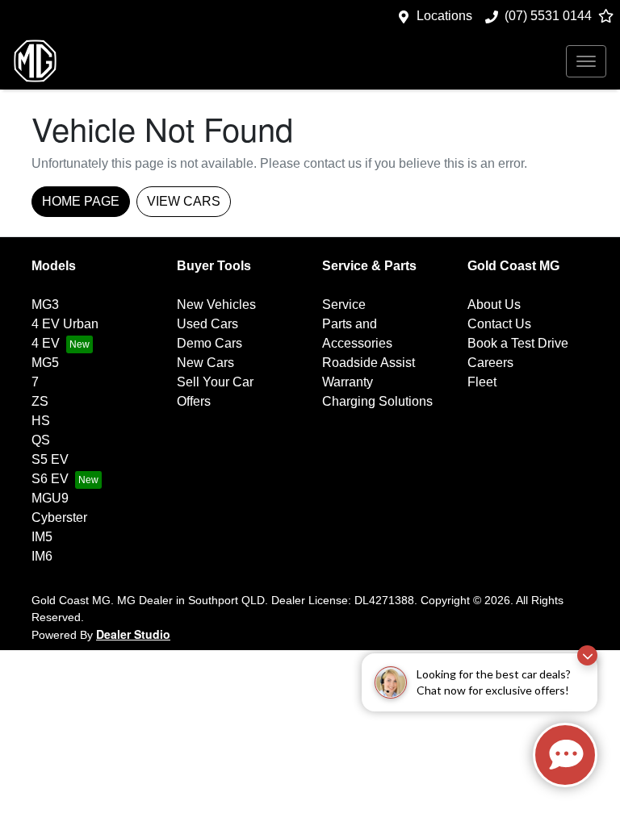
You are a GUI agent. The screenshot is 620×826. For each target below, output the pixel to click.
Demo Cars (209, 343)
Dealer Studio (133, 634)
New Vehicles (216, 304)
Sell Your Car (215, 382)
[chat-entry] (565, 755)
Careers (490, 362)
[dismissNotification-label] (587, 655)
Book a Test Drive (517, 343)
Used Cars (207, 324)
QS (40, 440)
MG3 (45, 304)
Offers (194, 401)
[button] (586, 61)
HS (40, 421)
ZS (39, 401)
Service (344, 304)
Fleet (481, 382)
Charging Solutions (377, 401)
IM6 (41, 556)
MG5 (45, 362)
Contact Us (499, 324)
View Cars (183, 201)
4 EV (45, 343)
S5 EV (50, 459)
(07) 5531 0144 (548, 16)
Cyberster (59, 517)
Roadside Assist (368, 362)
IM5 (41, 537)
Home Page (80, 201)
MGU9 (50, 498)
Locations (444, 16)
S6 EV (50, 479)
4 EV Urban (64, 324)
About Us (494, 304)
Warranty (347, 382)
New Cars (205, 362)
